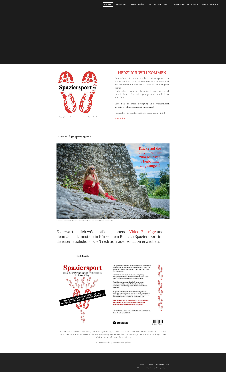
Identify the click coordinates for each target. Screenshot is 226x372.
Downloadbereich (211, 4)
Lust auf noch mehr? (159, 4)
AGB (168, 364)
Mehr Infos (121, 4)
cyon (168, 368)
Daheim (107, 4)
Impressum (142, 364)
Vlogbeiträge (138, 4)
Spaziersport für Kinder (186, 4)
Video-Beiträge (142, 231)
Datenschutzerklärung (156, 364)
